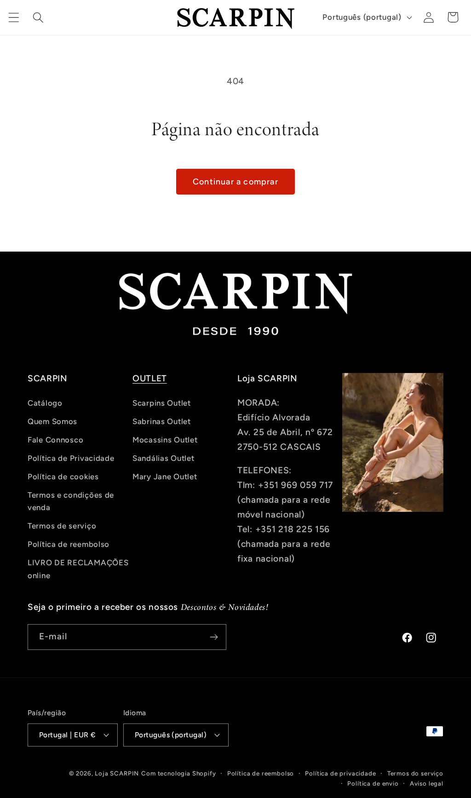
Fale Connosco (55, 439)
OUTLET (149, 378)
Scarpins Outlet (161, 403)
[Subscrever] (213, 637)
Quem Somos (52, 421)
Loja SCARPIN (117, 773)
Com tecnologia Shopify (178, 773)
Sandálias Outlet (163, 458)
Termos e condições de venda (71, 501)
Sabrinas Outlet (161, 421)
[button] (14, 17)
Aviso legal (426, 783)
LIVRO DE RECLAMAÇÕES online (78, 569)
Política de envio (372, 783)
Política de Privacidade (71, 458)
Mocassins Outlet (165, 439)
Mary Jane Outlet (164, 476)
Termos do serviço (415, 773)
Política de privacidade (340, 773)
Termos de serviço (62, 525)
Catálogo (45, 403)
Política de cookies (63, 476)
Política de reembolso (68, 544)
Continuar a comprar (235, 182)
